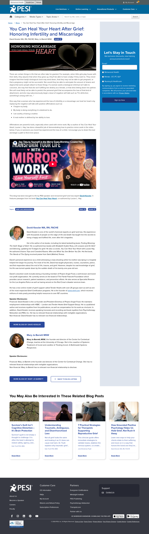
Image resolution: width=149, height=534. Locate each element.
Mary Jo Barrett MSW (43, 39)
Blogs (18, 23)
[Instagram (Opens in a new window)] (17, 516)
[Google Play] (133, 516)
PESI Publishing (76, 498)
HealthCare (30, 2)
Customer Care (129, 9)
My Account (44, 498)
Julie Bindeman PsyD (84, 449)
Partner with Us (76, 511)
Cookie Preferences (133, 522)
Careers (12, 504)
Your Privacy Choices (109, 522)
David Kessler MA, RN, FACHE (22, 39)
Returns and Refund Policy (50, 503)
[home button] (11, 17)
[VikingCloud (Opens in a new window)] (17, 524)
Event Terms (88, 522)
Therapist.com (75, 507)
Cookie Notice (121, 522)
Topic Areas (51, 16)
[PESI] (21, 488)
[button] (58, 39)
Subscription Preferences (49, 507)
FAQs (42, 494)
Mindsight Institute (77, 494)
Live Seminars (61, 9)
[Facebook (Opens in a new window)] (11, 516)
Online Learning (82, 9)
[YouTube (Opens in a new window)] (37, 516)
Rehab (38, 2)
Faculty (12, 509)
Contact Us (110, 492)
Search (135, 16)
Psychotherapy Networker (80, 503)
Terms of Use (79, 522)
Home (10, 23)
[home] (21, 9)
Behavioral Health (17, 2)
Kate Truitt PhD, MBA (18, 446)
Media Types (35, 16)
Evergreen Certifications (79, 490)
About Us (13, 496)
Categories (20, 16)
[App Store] (118, 516)
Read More (16, 456)
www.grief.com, (74, 290)
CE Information (45, 490)
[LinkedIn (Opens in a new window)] (24, 516)
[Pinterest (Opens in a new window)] (30, 516)
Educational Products (105, 9)
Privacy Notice (124, 93)
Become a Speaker (17, 500)
